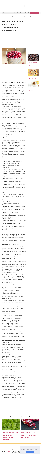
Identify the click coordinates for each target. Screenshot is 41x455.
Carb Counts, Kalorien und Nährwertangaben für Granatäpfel (29, 435)
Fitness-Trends (20, 12)
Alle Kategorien (34, 12)
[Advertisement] (12, 6)
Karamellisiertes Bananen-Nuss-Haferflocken (32, 89)
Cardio (4, 12)
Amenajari (7, 451)
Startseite (3, 16)
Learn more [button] (35, 449)
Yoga (9, 12)
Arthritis (13, 12)
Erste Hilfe (27, 12)
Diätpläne (8, 16)
